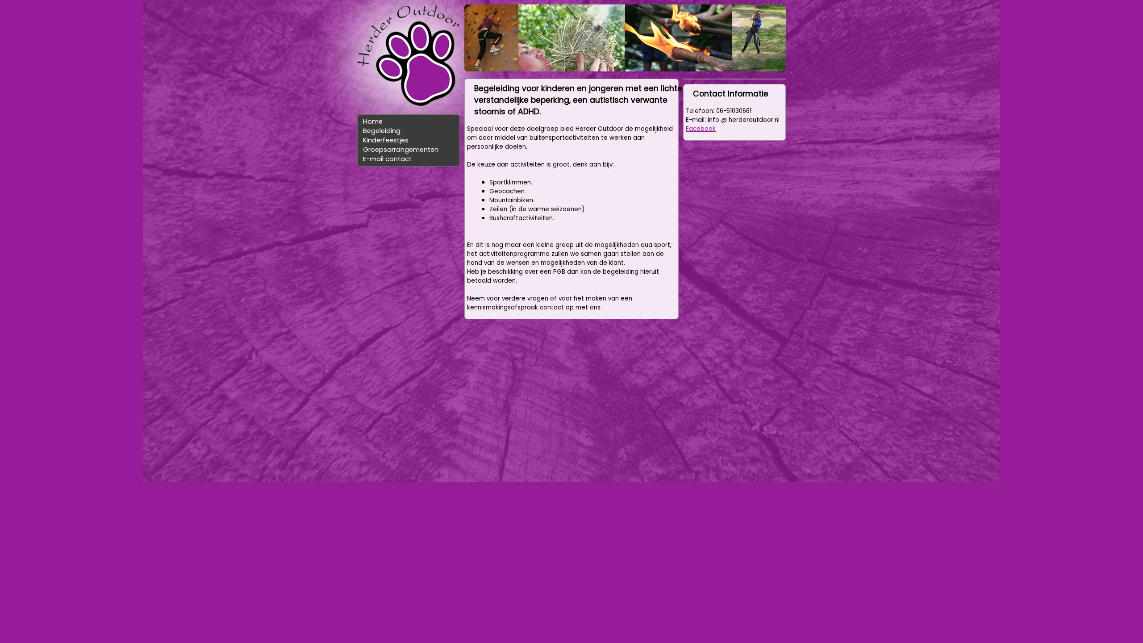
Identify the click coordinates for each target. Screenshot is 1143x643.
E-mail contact (387, 158)
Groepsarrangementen (400, 149)
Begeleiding (381, 130)
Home (373, 121)
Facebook (701, 129)
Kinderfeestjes (386, 140)
